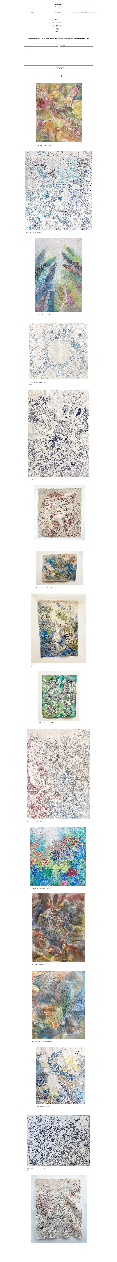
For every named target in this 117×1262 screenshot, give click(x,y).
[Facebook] (61, 76)
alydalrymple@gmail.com (81, 38)
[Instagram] (59, 76)
